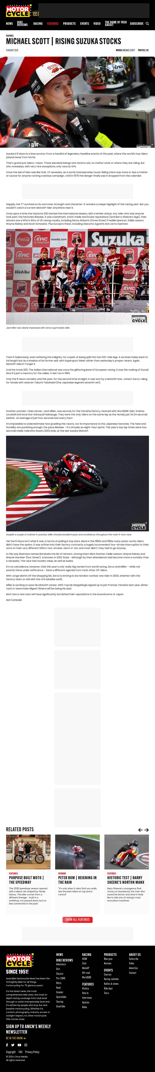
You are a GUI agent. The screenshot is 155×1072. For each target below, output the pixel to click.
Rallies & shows (111, 984)
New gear (108, 959)
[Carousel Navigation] (143, 830)
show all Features (78, 920)
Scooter (59, 992)
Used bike (60, 1006)
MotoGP (85, 968)
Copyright (11, 1052)
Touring (59, 1001)
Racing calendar (111, 979)
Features (53, 24)
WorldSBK (86, 977)
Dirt (58, 969)
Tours (106, 993)
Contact (132, 973)
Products (69, 24)
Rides (84, 1007)
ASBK (84, 959)
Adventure (61, 964)
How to (85, 993)
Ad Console (14, 600)
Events (84, 24)
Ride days (108, 988)
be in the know (14, 1038)
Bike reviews (22, 24)
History (85, 988)
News (9, 24)
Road (58, 988)
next (146, 830)
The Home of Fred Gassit (116, 24)
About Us (135, 955)
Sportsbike (61, 997)
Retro (58, 983)
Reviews (108, 963)
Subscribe (136, 24)
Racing (38, 24)
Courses (108, 974)
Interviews (87, 998)
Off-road (86, 973)
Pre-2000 (60, 978)
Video (97, 24)
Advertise (133, 968)
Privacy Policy (32, 1052)
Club (84, 963)
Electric (59, 974)
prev (140, 830)
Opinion (85, 1002)
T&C (20, 1052)
